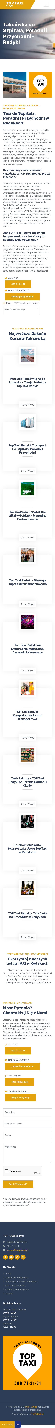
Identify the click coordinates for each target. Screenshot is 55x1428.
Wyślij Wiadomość (18, 1184)
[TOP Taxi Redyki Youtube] (11, 1257)
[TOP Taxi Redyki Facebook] (5, 1257)
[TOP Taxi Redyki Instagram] (23, 1257)
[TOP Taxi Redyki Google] (17, 1257)
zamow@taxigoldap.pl (22, 296)
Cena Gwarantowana (15, 1285)
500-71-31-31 (18, 284)
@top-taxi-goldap (20, 1097)
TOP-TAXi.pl (31, 1406)
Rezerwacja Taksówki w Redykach (22, 1281)
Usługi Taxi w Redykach (17, 1277)
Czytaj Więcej (27, 404)
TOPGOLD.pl (37, 1414)
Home (8, 1273)
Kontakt (9, 1293)
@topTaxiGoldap (19, 1082)
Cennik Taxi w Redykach (17, 1289)
